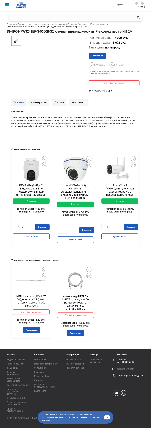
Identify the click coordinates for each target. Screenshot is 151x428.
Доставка (59, 102)
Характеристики (39, 102)
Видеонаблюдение (16, 359)
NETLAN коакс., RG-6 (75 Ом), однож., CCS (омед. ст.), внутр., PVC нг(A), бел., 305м (31, 301)
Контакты (122, 354)
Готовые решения (15, 364)
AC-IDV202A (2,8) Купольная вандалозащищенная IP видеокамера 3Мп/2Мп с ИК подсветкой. (75, 191)
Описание (19, 102)
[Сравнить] (44, 165)
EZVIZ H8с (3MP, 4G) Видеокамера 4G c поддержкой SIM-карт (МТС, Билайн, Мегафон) (31, 190)
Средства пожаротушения (15, 409)
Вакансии (39, 372)
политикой (45, 420)
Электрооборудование (18, 385)
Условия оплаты (74, 359)
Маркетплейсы (41, 376)
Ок (107, 417)
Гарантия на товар (75, 368)
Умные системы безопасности (14, 379)
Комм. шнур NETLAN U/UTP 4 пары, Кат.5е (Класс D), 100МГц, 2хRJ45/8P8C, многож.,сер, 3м (75, 302)
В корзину (42, 227)
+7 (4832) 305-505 (125, 362)
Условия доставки (75, 364)
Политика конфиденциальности (44, 385)
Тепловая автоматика (13, 373)
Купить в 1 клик (31, 237)
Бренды (38, 380)
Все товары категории (101, 90)
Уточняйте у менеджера (114, 83)
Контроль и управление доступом (12, 391)
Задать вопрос (78, 102)
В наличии (31, 201)
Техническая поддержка (96, 360)
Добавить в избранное (44, 158)
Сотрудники (40, 368)
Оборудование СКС (16, 398)
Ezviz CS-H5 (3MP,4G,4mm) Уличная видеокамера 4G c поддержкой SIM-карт (120, 190)
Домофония (13, 368)
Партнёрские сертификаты (47, 364)
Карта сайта (40, 391)
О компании (40, 359)
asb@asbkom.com (125, 369)
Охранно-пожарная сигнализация (16, 403)
